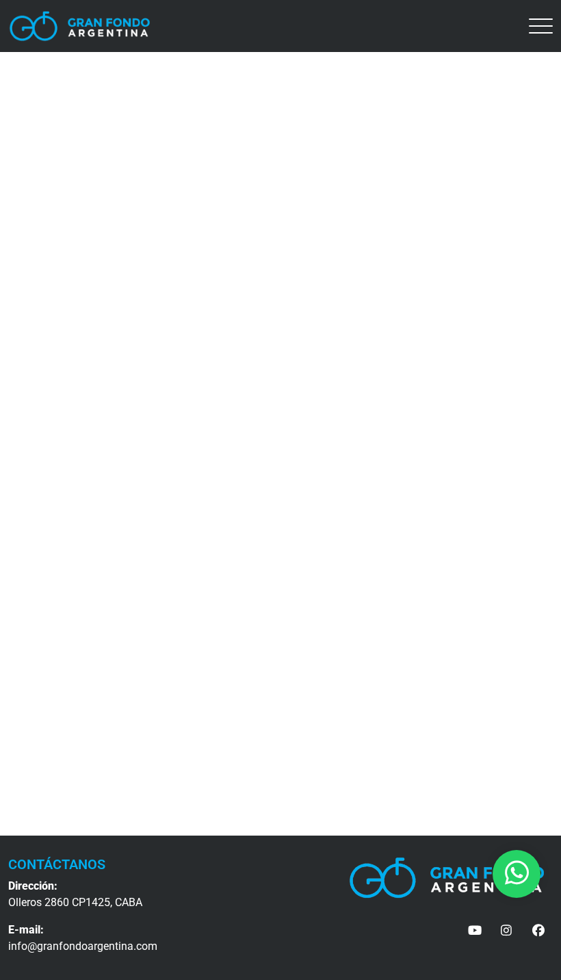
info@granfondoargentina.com (82, 946)
